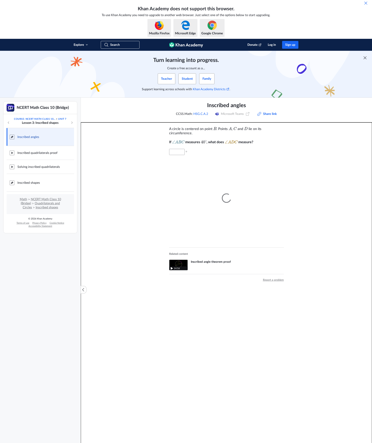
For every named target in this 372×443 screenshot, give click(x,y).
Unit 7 (62, 119)
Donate (252, 44)
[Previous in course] (8, 122)
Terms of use (22, 223)
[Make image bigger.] (226, 198)
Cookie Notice (57, 223)
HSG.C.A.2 (200, 113)
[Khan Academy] (186, 45)
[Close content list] (84, 290)
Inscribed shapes (28, 182)
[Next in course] (72, 122)
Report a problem (273, 280)
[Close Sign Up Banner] (365, 58)
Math (23, 199)
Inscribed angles (28, 137)
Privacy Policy (39, 223)
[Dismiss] (366, 3)
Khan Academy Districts (209, 89)
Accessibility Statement (40, 226)
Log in (272, 44)
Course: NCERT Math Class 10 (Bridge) (34, 119)
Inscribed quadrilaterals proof (37, 152)
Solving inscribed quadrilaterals (38, 166)
